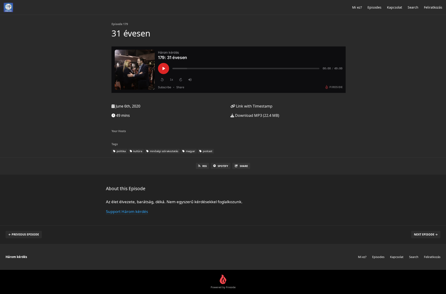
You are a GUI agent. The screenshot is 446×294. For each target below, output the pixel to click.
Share (244, 166)
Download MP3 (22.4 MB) (256, 115)
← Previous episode (23, 234)
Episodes (374, 7)
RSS (204, 166)
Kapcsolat (394, 7)
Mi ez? (357, 7)
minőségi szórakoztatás (163, 151)
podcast (207, 151)
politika (121, 151)
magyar (190, 151)
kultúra (137, 151)
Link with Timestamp (253, 106)
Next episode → (426, 234)
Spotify (223, 166)
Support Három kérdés (127, 211)
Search (413, 7)
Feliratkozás (433, 7)
